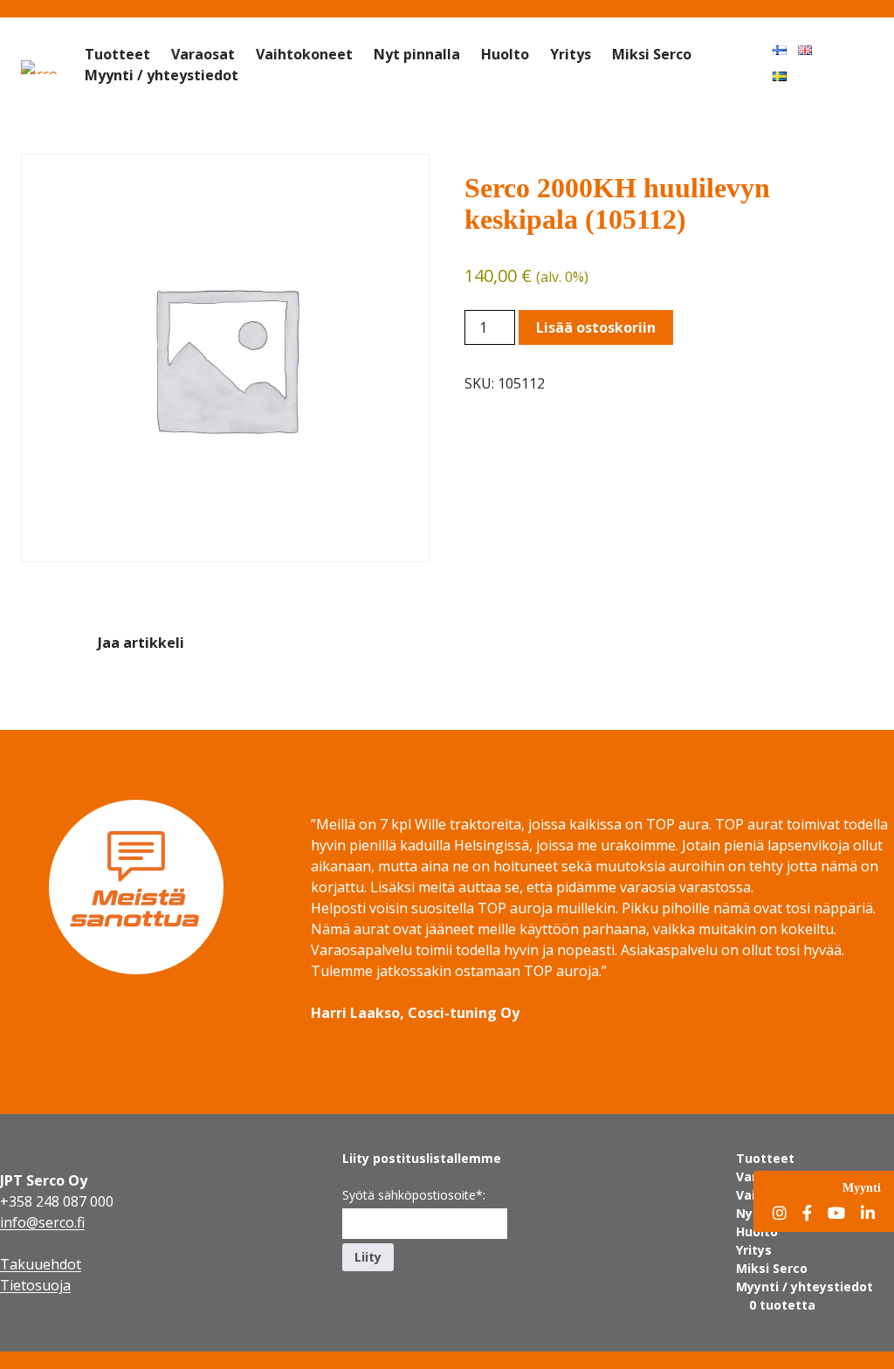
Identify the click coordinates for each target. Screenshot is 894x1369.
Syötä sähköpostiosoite (413, 1195)
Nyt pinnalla (417, 54)
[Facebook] (807, 1214)
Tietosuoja (35, 1285)
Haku (855, 48)
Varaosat (203, 54)
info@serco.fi (42, 1222)
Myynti (861, 1187)
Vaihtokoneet (304, 54)
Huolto (505, 54)
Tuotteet (117, 54)
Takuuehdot (40, 1264)
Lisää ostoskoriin (596, 327)
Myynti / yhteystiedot (161, 75)
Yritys (570, 54)
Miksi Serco (651, 54)
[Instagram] (780, 1214)
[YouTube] (836, 1214)
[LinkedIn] (868, 1214)
